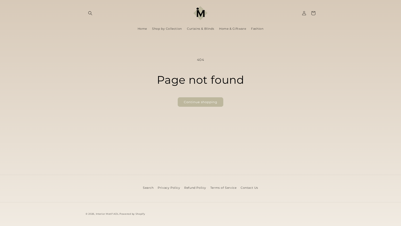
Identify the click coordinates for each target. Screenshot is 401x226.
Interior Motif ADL (107, 213)
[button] (90, 13)
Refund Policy (195, 188)
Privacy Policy (169, 188)
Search (148, 188)
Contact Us (249, 188)
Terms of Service (223, 188)
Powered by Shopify (132, 213)
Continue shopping (200, 102)
